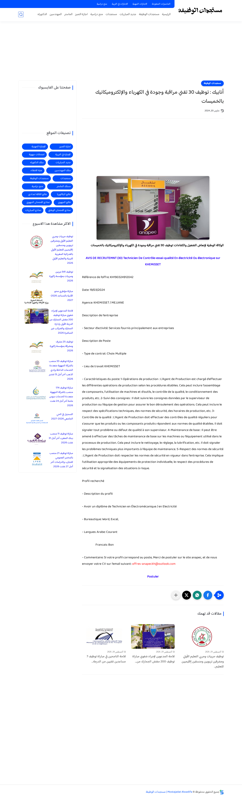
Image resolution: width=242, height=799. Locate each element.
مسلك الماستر (64, 186)
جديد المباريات (128, 14)
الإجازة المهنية (39, 146)
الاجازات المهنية (140, 4)
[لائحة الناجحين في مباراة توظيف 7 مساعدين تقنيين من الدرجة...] (104, 636)
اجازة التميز (81, 14)
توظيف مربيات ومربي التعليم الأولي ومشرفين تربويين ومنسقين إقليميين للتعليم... (203, 661)
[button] (207, 595)
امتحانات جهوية (36, 154)
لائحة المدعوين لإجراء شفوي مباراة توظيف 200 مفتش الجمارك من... (153, 659)
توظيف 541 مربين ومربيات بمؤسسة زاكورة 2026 (61, 276)
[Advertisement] (121, 53)
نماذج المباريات (33, 210)
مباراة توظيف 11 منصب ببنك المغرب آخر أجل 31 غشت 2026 (61, 438)
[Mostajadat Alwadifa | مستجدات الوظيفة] (200, 10)
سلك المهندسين (63, 170)
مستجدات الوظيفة (149, 14)
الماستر (68, 14)
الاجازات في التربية (120, 4)
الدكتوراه (42, 14)
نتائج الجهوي (64, 202)
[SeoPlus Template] (222, 792)
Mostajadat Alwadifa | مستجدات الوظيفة (169, 792)
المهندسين (56, 14)
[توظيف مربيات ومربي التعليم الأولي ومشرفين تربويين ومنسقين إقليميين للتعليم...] (202, 636)
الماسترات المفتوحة (161, 4)
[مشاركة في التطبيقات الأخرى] (175, 595)
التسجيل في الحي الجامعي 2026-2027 (62, 416)
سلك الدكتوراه (37, 162)
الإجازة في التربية (63, 154)
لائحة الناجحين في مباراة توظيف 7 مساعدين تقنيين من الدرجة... (106, 659)
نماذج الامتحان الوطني (59, 210)
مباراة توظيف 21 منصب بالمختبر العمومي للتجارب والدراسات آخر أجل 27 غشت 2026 (61, 460)
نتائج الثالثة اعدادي (37, 194)
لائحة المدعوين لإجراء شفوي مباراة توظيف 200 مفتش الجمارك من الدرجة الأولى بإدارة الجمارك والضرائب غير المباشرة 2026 (61, 322)
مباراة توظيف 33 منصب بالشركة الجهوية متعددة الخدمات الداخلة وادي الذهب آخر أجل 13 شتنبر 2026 (61, 370)
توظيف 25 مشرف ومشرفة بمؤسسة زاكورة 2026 (61, 346)
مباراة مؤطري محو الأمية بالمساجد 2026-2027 (61, 295)
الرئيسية (166, 14)
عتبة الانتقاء (36, 170)
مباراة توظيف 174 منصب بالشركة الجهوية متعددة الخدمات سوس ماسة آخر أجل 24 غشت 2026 (61, 397)
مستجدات (111, 14)
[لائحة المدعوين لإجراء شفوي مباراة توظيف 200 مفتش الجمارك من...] (153, 636)
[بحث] (21, 14)
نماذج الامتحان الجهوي (38, 202)
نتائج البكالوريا (64, 194)
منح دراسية (102, 4)
